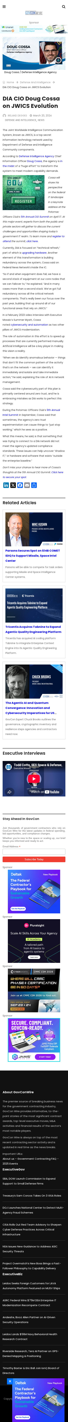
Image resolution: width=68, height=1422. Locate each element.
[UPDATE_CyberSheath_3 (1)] (34, 990)
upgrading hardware (34, 252)
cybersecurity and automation (29, 324)
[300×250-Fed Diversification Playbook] (34, 891)
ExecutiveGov (14, 1169)
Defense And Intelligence (35, 82)
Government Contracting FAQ (37, 1159)
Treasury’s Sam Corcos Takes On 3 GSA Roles (32, 1195)
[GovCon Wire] (33, 13)
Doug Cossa (34, 161)
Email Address (11, 846)
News (41, 120)
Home (10, 82)
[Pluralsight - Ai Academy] (34, 941)
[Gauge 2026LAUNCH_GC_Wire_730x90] (34, 29)
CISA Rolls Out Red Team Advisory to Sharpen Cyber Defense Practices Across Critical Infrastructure (32, 1229)
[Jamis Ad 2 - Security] (34, 1040)
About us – (10, 1159)
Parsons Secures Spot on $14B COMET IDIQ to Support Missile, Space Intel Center (32, 556)
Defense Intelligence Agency (36, 156)
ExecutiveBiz (12, 1274)
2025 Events (10, 1163)
